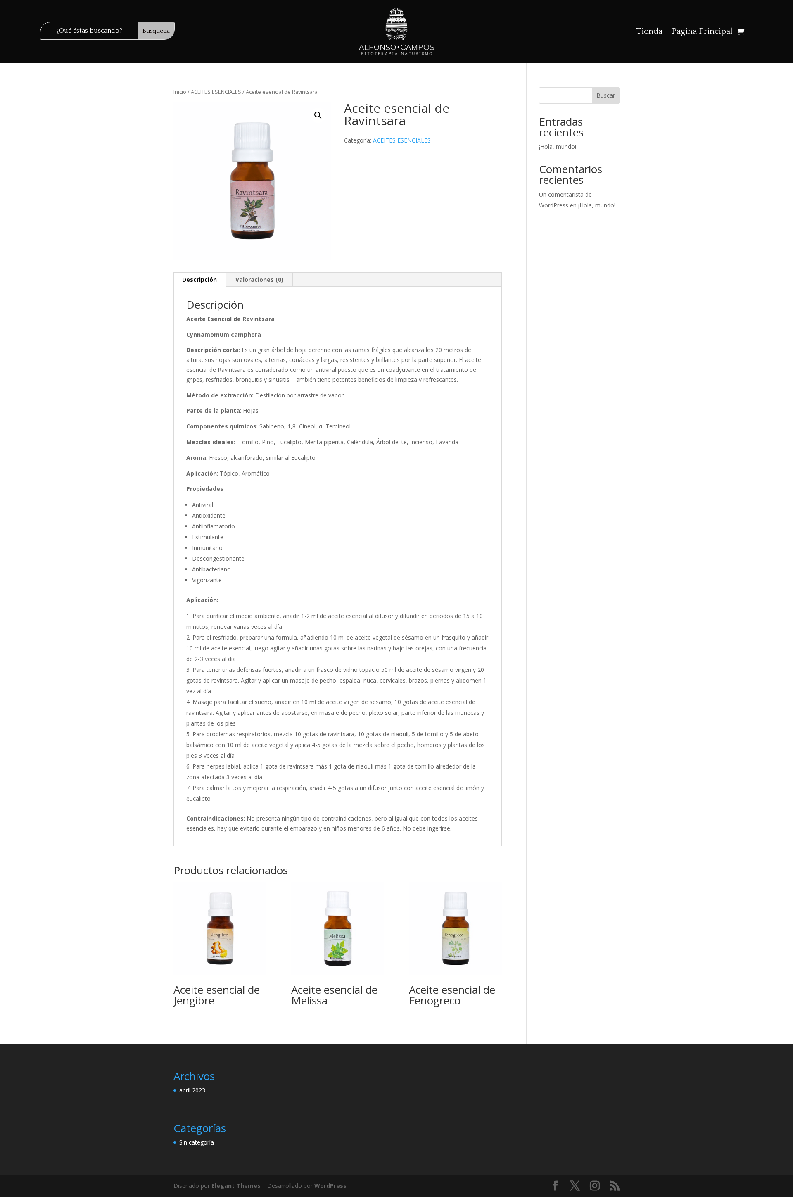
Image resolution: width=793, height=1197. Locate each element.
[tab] (199, 280)
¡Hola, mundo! (557, 146)
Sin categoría (196, 1142)
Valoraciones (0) (259, 279)
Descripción (199, 279)
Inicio (179, 91)
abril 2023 (192, 1090)
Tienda (649, 32)
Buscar (605, 95)
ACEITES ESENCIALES (216, 91)
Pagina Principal (702, 32)
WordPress (330, 1186)
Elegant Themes (236, 1186)
